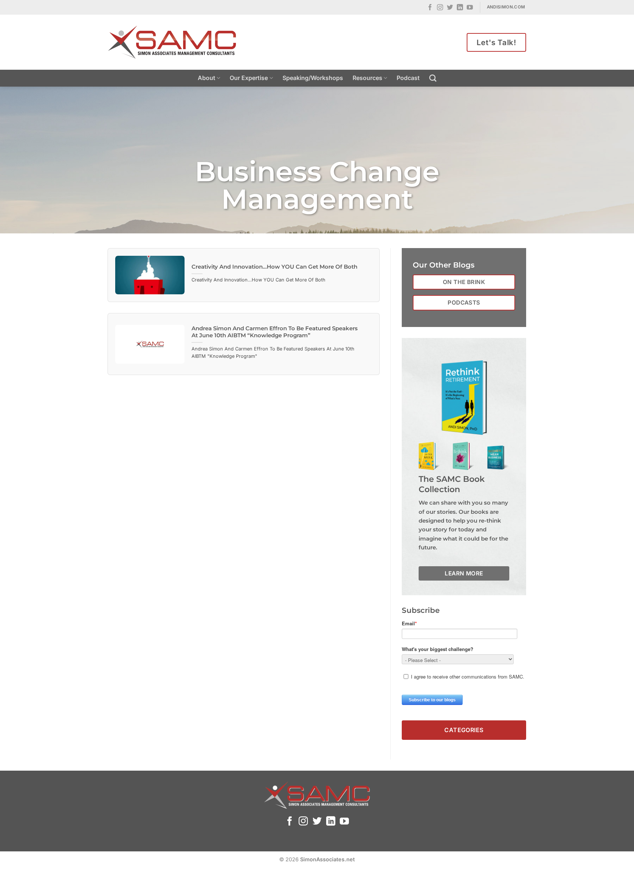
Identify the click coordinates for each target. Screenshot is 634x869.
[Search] (432, 78)
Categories (464, 730)
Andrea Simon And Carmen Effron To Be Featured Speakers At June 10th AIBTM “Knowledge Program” (275, 332)
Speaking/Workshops (313, 77)
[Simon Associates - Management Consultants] (172, 42)
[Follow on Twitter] (450, 7)
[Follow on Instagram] (440, 7)
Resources (367, 77)
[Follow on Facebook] (430, 7)
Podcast (408, 77)
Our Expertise (249, 77)
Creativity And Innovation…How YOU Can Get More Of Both (274, 266)
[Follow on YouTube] (470, 7)
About (206, 77)
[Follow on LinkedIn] (460, 7)
